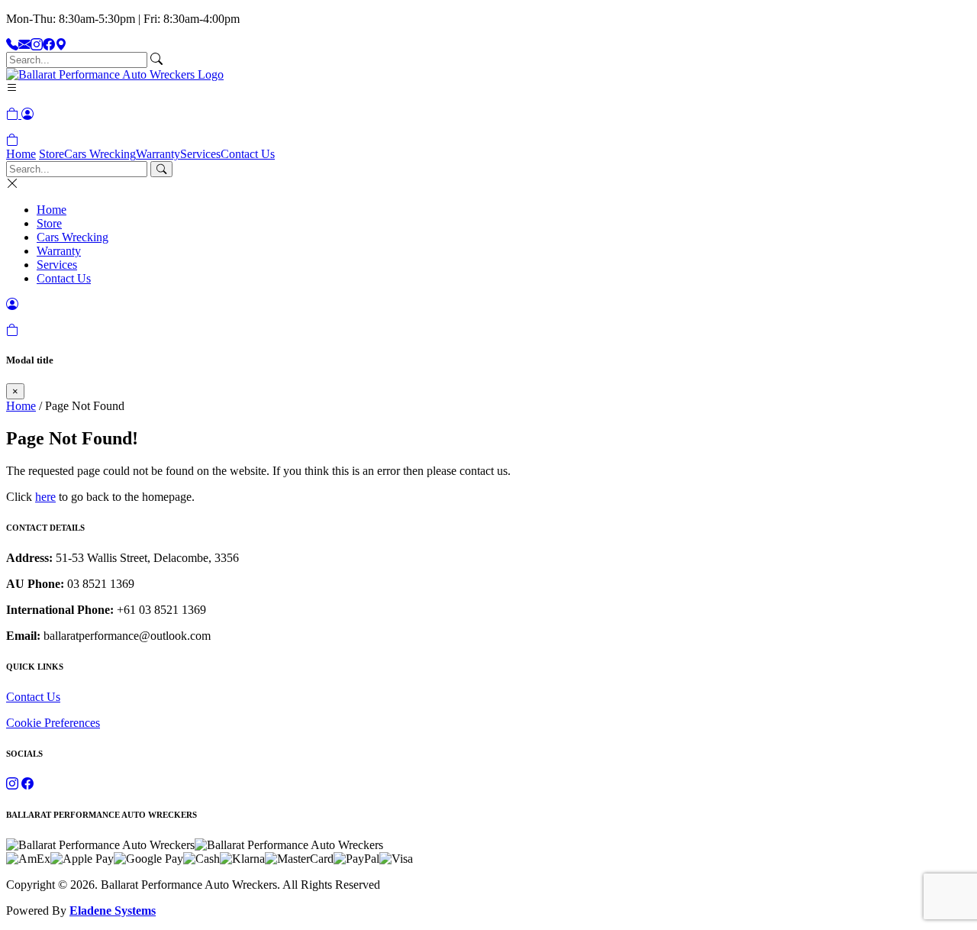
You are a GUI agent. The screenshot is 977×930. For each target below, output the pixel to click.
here (45, 496)
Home (21, 153)
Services (200, 153)
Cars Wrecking (100, 153)
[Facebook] (49, 44)
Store (51, 153)
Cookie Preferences (53, 722)
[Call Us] (12, 44)
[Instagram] (37, 44)
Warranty (158, 153)
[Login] (27, 114)
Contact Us (248, 153)
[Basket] (12, 140)
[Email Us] (24, 44)
